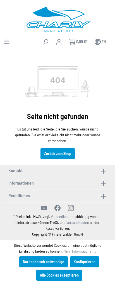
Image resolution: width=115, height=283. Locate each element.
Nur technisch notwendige (43, 261)
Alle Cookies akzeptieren (59, 275)
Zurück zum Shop (57, 153)
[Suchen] (45, 41)
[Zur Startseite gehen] (59, 19)
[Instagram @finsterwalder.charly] (71, 208)
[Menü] (6, 41)
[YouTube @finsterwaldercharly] (44, 208)
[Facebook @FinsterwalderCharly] (57, 208)
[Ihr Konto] (59, 41)
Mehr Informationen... (79, 251)
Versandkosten (62, 216)
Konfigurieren (84, 261)
